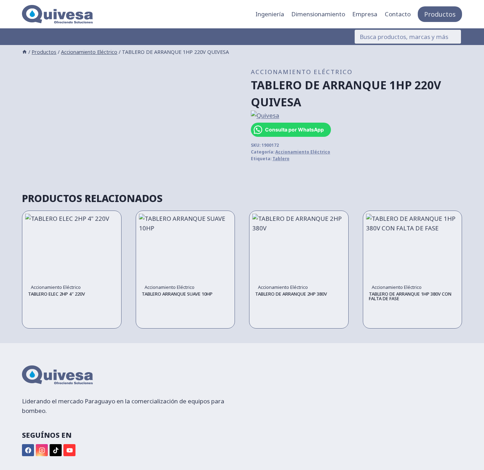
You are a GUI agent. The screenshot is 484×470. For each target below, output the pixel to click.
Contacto (398, 14)
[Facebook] (28, 450)
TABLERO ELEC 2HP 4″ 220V (56, 294)
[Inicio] (24, 52)
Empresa (364, 14)
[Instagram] (42, 450)
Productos (440, 14)
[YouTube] (69, 450)
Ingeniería (269, 14)
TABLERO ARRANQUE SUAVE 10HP (177, 294)
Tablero (280, 158)
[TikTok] (56, 450)
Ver (72, 320)
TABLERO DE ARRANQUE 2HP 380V (291, 294)
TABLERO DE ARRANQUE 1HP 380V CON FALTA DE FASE (410, 296)
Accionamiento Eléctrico (302, 72)
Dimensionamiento (318, 14)
